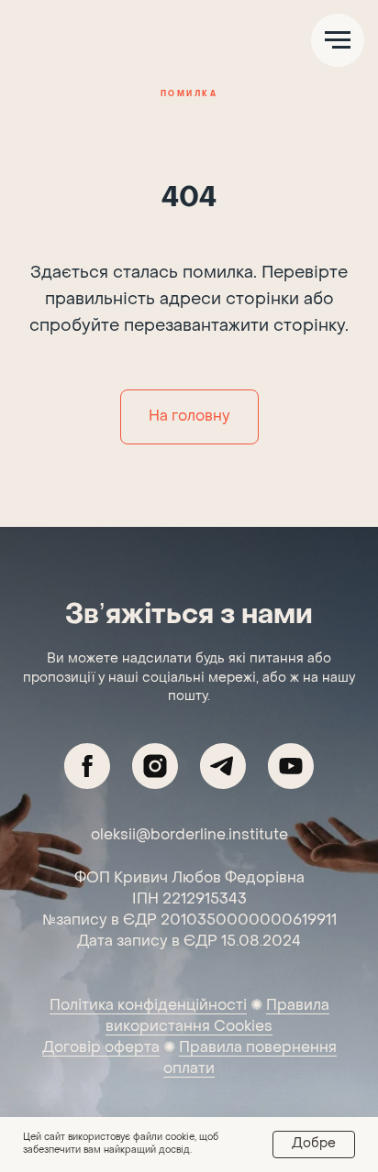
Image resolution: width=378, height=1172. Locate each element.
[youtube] (291, 766)
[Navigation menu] (337, 40)
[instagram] (155, 766)
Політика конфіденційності (148, 1006)
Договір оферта (101, 1048)
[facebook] (87, 766)
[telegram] (223, 766)
